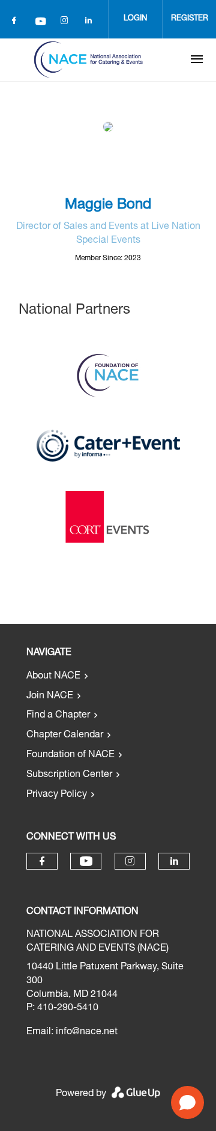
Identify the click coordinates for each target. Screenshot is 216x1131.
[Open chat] (187, 1102)
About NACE (53, 676)
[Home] (88, 59)
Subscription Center (69, 775)
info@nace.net (87, 1032)
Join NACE (49, 696)
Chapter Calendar (64, 735)
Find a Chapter (58, 716)
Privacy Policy (56, 795)
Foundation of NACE (70, 755)
